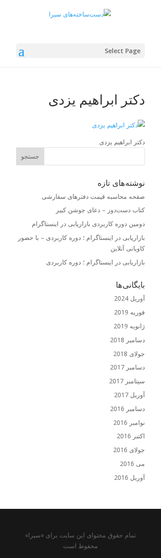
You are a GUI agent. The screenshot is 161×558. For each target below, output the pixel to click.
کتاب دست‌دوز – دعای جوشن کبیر (100, 210)
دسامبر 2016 (127, 408)
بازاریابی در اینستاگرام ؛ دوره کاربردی (95, 262)
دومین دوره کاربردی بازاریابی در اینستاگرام (88, 223)
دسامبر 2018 (127, 340)
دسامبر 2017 (127, 367)
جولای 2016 (129, 449)
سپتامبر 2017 (127, 381)
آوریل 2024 (129, 298)
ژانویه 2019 (129, 326)
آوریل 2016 (129, 477)
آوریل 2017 (129, 394)
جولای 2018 (129, 353)
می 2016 (132, 463)
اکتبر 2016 (131, 436)
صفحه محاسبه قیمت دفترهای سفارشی (93, 196)
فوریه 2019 (129, 312)
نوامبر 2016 (129, 422)
